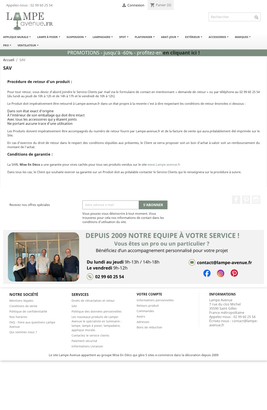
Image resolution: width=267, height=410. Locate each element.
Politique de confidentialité (28, 311)
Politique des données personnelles (97, 311)
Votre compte (149, 294)
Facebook (236, 200)
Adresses (143, 322)
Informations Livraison (87, 346)
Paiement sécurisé (84, 341)
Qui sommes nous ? (23, 332)
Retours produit (148, 306)
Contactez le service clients (90, 335)
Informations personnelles (155, 300)
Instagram (256, 200)
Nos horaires (18, 317)
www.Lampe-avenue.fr (163, 164)
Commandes (145, 311)
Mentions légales (21, 301)
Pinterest (246, 200)
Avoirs (141, 316)
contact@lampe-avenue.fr (233, 323)
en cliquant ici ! (181, 52)
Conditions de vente (23, 306)
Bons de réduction (149, 327)
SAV (74, 306)
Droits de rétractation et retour (93, 301)
